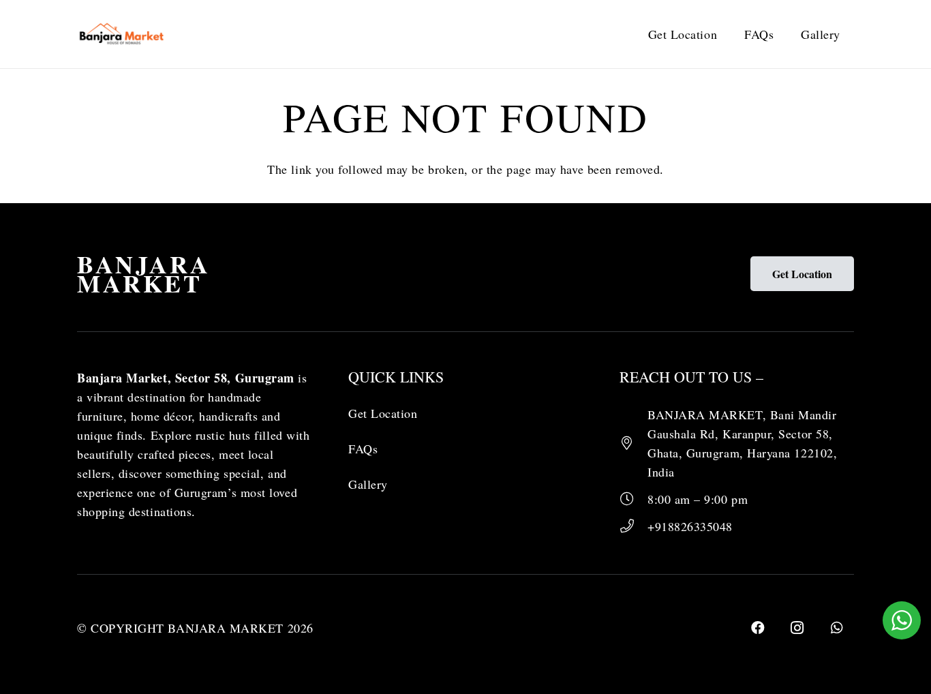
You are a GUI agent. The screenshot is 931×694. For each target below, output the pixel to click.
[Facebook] (758, 628)
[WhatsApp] (837, 628)
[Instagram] (797, 628)
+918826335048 (690, 526)
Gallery (368, 484)
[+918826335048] (633, 526)
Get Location (382, 413)
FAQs (363, 448)
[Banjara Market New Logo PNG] (122, 34)
